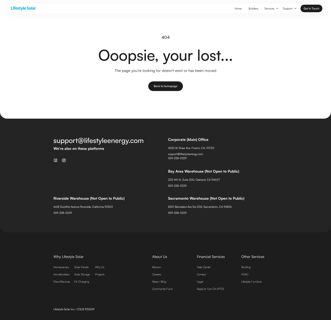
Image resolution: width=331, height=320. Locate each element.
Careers (156, 274)
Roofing (245, 267)
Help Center (204, 267)
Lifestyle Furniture (251, 281)
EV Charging (81, 281)
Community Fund (162, 289)
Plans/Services (61, 281)
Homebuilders (61, 274)
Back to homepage (165, 86)
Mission (156, 267)
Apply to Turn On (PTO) (210, 289)
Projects (99, 274)
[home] (23, 8)
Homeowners (61, 267)
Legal (200, 281)
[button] (271, 8)
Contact (201, 274)
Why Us (99, 267)
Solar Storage (82, 274)
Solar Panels (81, 267)
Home (238, 8)
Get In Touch (311, 8)
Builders (253, 8)
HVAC (244, 274)
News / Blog (159, 281)
